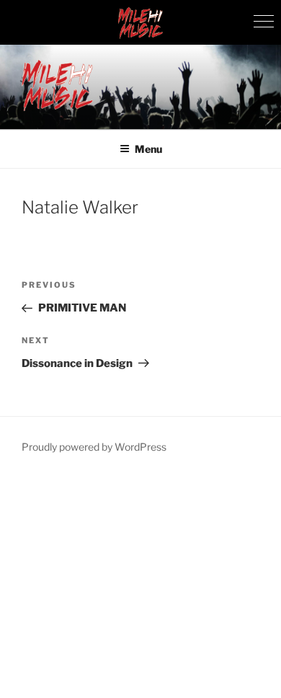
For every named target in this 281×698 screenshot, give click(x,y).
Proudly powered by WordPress (94, 447)
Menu (148, 149)
